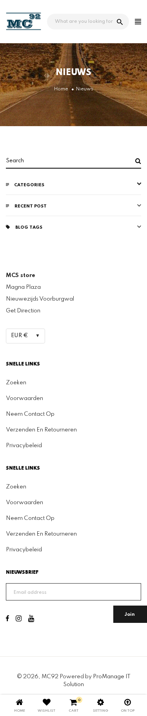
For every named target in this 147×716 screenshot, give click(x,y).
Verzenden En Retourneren (41, 430)
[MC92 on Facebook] (7, 619)
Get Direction (23, 311)
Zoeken (16, 383)
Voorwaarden (24, 398)
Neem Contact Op (30, 414)
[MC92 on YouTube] (31, 619)
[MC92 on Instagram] (19, 619)
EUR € (19, 335)
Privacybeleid (24, 445)
